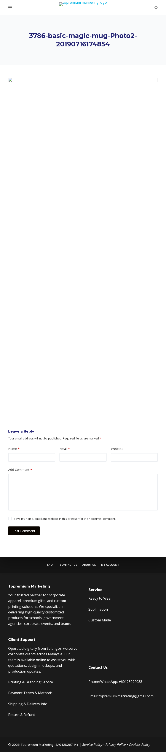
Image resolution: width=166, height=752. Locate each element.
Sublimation (98, 609)
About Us (89, 565)
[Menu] (10, 7)
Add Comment (20, 469)
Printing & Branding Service (30, 682)
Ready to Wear (100, 598)
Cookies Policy (139, 744)
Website (117, 448)
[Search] (156, 7)
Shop (50, 565)
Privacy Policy (115, 744)
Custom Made (99, 620)
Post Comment (24, 531)
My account (110, 565)
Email (64, 448)
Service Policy (92, 744)
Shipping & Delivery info (27, 703)
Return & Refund (21, 714)
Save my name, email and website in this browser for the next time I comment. (65, 519)
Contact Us (68, 565)
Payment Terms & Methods (30, 692)
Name (14, 448)
